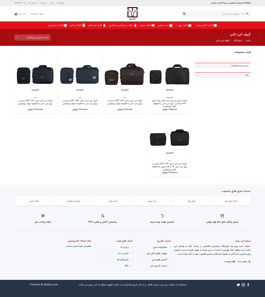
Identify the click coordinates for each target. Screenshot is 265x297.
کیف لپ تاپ (95, 25)
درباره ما (43, 3)
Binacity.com (51, 284)
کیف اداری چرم (205, 25)
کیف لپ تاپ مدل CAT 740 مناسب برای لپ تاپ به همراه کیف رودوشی (80, 102)
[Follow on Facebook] (25, 3)
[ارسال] (184, 13)
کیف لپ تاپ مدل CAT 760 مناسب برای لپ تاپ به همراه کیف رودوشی (35, 102)
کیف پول (183, 25)
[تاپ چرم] (132, 13)
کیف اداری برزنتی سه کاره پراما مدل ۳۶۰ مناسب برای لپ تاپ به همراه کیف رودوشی (169, 103)
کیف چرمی (145, 25)
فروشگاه (60, 3)
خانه (248, 40)
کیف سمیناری (55, 25)
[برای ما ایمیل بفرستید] (16, 3)
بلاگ (52, 3)
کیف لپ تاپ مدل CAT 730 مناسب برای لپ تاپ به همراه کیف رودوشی (124, 102)
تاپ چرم (92, 284)
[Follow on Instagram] (22, 3)
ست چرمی (163, 25)
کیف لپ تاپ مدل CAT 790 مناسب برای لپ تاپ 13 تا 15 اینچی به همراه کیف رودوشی (169, 167)
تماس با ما (32, 3)
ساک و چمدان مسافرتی (121, 25)
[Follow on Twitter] (19, 3)
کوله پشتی (75, 25)
